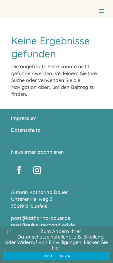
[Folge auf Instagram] (37, 170)
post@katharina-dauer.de (40, 218)
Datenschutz (25, 130)
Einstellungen (56, 256)
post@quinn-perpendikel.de (43, 225)
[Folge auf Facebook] (19, 170)
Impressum (23, 118)
